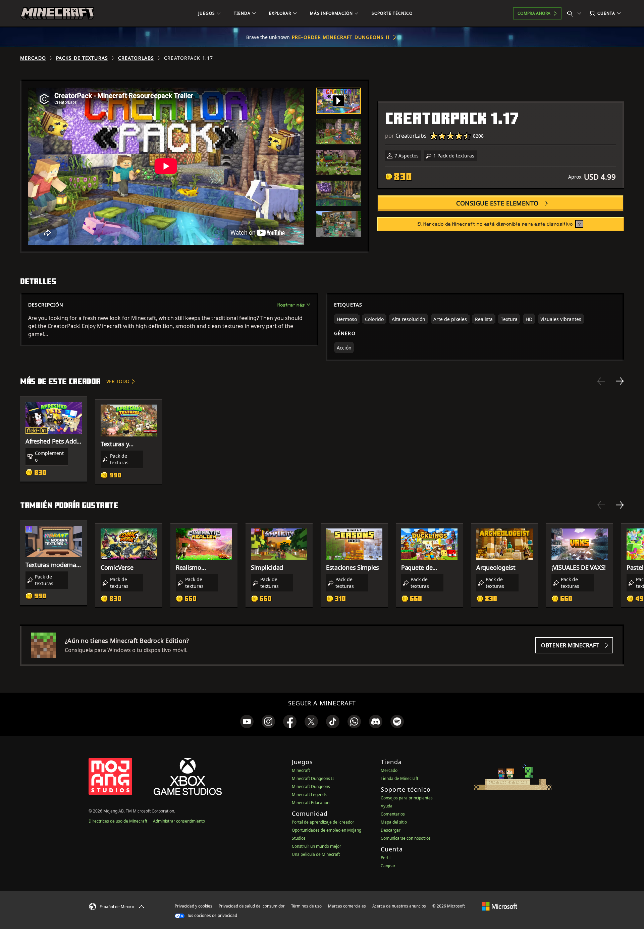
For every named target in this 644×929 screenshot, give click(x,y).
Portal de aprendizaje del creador (323, 822)
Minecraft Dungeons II (313, 778)
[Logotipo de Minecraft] (57, 13)
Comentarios (393, 814)
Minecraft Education (310, 802)
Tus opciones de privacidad (211, 915)
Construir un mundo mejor (316, 846)
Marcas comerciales (347, 906)
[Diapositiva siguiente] (620, 381)
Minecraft (301, 770)
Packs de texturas (82, 58)
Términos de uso (306, 906)
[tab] (338, 101)
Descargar (390, 830)
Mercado (33, 58)
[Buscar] (575, 13)
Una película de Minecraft (316, 854)
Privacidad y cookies (193, 906)
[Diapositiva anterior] (601, 381)
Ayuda (386, 806)
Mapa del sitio (394, 822)
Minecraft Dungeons (311, 786)
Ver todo (117, 381)
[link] (247, 721)
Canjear (388, 866)
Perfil (385, 858)
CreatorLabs (136, 58)
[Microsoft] (499, 905)
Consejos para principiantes (407, 798)
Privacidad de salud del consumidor (252, 906)
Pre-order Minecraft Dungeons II (341, 37)
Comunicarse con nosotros (406, 838)
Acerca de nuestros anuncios (399, 906)
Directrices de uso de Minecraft (118, 821)
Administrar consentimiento (179, 821)
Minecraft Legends (309, 794)
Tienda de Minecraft (399, 778)
